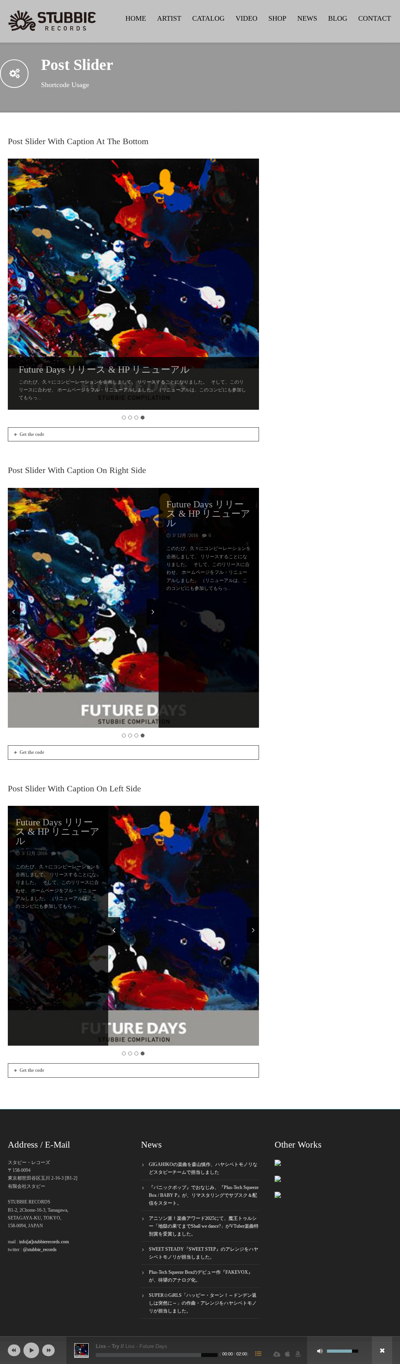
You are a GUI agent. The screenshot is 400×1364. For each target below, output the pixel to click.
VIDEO (246, 18)
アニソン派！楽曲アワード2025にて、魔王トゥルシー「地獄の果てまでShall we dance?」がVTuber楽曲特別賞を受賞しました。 (204, 1226)
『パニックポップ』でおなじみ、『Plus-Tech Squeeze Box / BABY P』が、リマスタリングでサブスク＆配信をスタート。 (204, 1195)
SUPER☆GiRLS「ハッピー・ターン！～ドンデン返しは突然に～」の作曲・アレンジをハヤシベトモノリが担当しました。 (203, 1303)
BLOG (337, 18)
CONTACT (374, 18)
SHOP (277, 18)
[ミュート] (320, 1351)
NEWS (307, 18)
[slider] (342, 1350)
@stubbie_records (40, 1249)
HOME (135, 18)
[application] (200, 1350)
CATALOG (208, 18)
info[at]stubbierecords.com (44, 1241)
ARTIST (169, 18)
